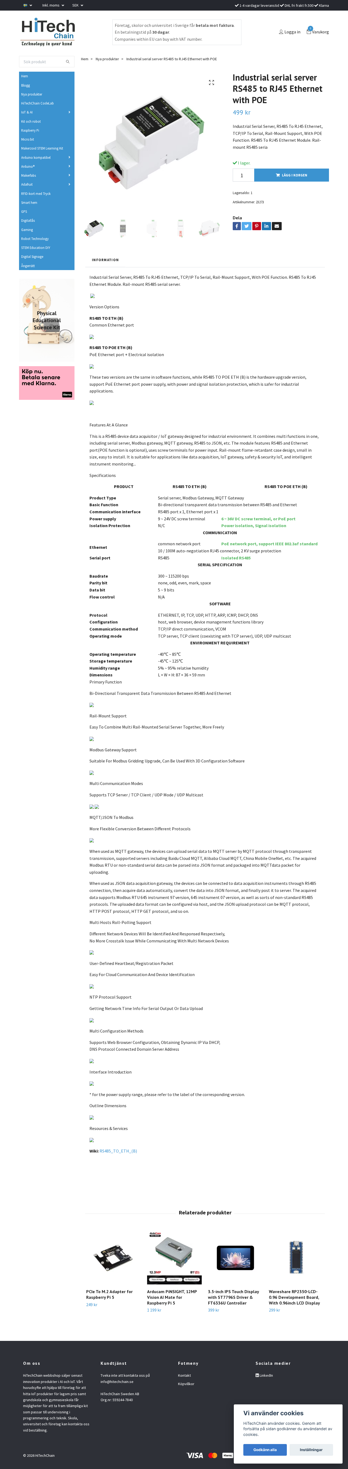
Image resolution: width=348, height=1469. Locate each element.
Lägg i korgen (294, 175)
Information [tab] (105, 260)
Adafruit (27, 184)
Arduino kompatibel (36, 157)
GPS (24, 211)
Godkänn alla (265, 1450)
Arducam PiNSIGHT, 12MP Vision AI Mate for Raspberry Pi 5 (172, 1297)
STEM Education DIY (35, 247)
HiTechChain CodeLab (37, 103)
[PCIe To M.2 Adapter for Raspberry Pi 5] (113, 1257)
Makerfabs (28, 175)
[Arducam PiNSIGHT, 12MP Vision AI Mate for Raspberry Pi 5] (174, 1257)
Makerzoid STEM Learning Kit (42, 148)
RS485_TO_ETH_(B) (118, 1151)
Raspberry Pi (30, 130)
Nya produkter (31, 94)
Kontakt (184, 1375)
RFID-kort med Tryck (36, 193)
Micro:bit (27, 139)
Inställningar (311, 1450)
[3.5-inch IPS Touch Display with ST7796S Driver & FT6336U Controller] (235, 1257)
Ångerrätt (28, 266)
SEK (75, 5)
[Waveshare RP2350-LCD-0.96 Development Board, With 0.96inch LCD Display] (296, 1257)
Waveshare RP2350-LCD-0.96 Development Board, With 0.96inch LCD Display (294, 1297)
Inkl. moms (51, 5)
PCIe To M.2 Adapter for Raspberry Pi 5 (109, 1294)
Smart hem (29, 202)
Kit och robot (31, 121)
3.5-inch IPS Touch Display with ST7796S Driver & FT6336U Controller (233, 1297)
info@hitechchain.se (117, 1381)
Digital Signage (32, 256)
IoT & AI (27, 112)
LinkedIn (266, 1375)
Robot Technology (35, 238)
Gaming (27, 229)
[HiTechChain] (47, 32)
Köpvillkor (186, 1383)
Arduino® (28, 166)
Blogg (25, 85)
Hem (24, 76)
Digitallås (28, 220)
